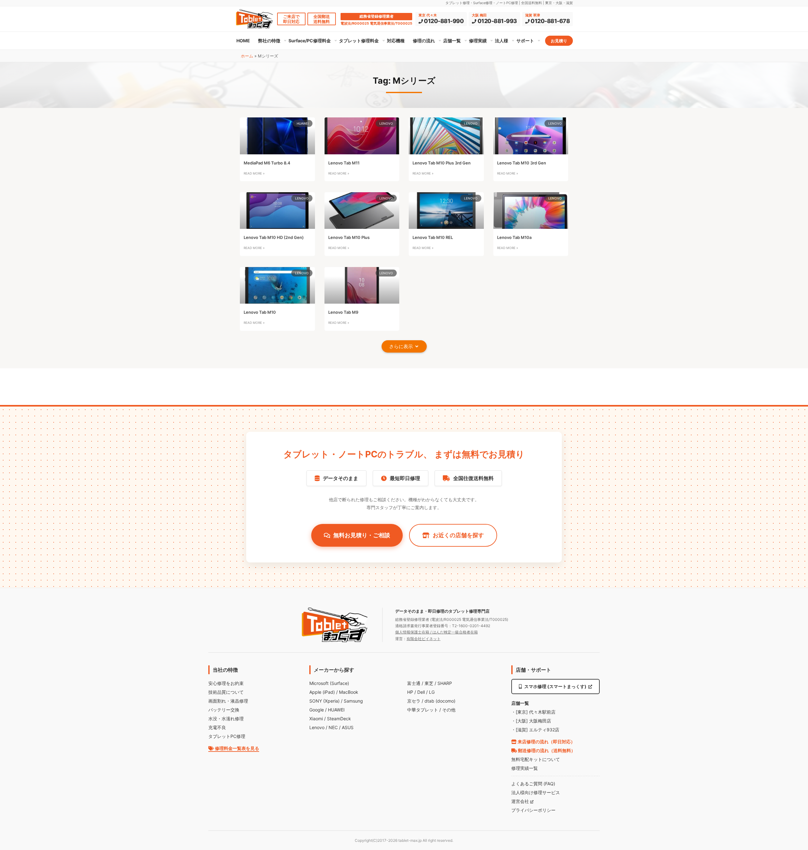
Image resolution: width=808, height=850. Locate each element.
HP (410, 692)
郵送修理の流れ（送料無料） (546, 750)
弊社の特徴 (269, 40)
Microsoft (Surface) (329, 683)
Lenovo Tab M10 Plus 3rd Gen (442, 162)
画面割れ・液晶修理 (228, 701)
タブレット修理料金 (359, 40)
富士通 (413, 683)
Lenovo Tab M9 (343, 312)
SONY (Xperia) (324, 701)
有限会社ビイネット (424, 638)
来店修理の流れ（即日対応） (546, 741)
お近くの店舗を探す (458, 535)
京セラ (413, 701)
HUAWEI (336, 709)
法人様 (501, 40)
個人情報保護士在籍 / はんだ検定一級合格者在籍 (436, 632)
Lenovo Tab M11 (343, 162)
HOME (243, 40)
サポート (525, 40)
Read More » (254, 173)
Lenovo (316, 727)
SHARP (444, 683)
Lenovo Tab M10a (514, 237)
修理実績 (478, 40)
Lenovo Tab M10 (260, 312)
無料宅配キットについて (535, 759)
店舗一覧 (452, 40)
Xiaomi (316, 718)
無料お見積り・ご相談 (361, 535)
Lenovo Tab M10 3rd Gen (521, 162)
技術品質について (226, 692)
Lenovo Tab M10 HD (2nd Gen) (274, 237)
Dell (421, 692)
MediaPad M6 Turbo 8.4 (267, 162)
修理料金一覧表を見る (236, 748)
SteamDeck (339, 718)
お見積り (559, 40)
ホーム (247, 55)
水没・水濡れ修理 (226, 718)
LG (432, 692)
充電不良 (217, 727)
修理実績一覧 (524, 768)
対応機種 (396, 40)
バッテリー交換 (223, 709)
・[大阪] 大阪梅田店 (531, 720)
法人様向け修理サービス (535, 792)
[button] (404, 346)
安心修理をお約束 (226, 683)
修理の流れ (424, 40)
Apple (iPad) (322, 692)
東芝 (429, 683)
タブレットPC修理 (226, 736)
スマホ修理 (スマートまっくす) (555, 686)
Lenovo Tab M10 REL (433, 237)
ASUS (348, 727)
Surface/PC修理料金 (309, 40)
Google (316, 709)
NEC (333, 727)
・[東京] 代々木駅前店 (533, 712)
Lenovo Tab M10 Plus (349, 237)
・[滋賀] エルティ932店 (535, 729)
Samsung (353, 701)
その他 (448, 709)
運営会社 (520, 801)
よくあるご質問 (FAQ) (533, 783)
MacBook (348, 692)
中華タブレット (422, 709)
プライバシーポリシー (533, 810)
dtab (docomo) (440, 701)
